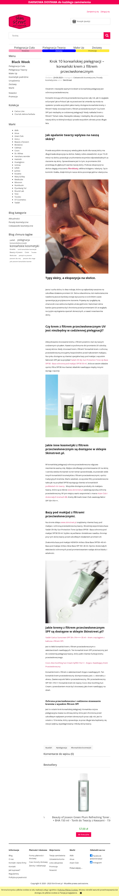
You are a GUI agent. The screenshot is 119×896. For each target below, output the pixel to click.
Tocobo (18, 197)
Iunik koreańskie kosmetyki (27, 249)
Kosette (18, 173)
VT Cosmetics (20, 199)
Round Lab (19, 191)
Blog (10, 855)
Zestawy (59, 50)
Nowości (25, 50)
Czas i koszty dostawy (38, 862)
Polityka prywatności (18, 877)
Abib (16, 130)
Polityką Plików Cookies (68, 889)
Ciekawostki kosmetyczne (21, 225)
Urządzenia (14, 80)
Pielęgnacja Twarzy (18, 69)
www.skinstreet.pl (75, 489)
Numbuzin (19, 185)
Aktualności (14, 218)
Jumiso (17, 170)
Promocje (92, 50)
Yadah (17, 202)
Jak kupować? (14, 870)
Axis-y (17, 139)
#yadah (48, 747)
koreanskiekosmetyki (18, 243)
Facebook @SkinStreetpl (96, 857)
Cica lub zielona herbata (25, 114)
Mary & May (20, 176)
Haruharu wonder (22, 156)
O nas (11, 859)
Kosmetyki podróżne (18, 77)
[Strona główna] (19, 21)
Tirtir (17, 194)
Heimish (18, 159)
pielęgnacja (23, 239)
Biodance (18, 144)
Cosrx (17, 150)
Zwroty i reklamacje (37, 865)
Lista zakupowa (56, 862)
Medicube (19, 179)
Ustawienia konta (56, 859)
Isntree (18, 165)
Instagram (97, 862)
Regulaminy (14, 873)
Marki (11, 87)
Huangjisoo (19, 162)
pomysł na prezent (25, 255)
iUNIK (17, 168)
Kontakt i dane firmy (17, 862)
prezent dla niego (29, 258)
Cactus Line (19, 111)
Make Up (13, 73)
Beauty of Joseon (22, 142)
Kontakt (12, 866)
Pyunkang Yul (20, 188)
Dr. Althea (19, 153)
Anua (17, 133)
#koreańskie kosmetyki (81, 747)
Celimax (18, 147)
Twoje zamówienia (57, 855)
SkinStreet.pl (57, 883)
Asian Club (19, 136)
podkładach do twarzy (55, 486)
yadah (12, 240)
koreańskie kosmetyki (24, 246)
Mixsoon (18, 182)
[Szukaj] (107, 35)
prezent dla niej (15, 258)
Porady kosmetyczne (18, 222)
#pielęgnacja (61, 747)
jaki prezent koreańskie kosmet (20, 261)
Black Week (21, 62)
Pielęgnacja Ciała (17, 66)
